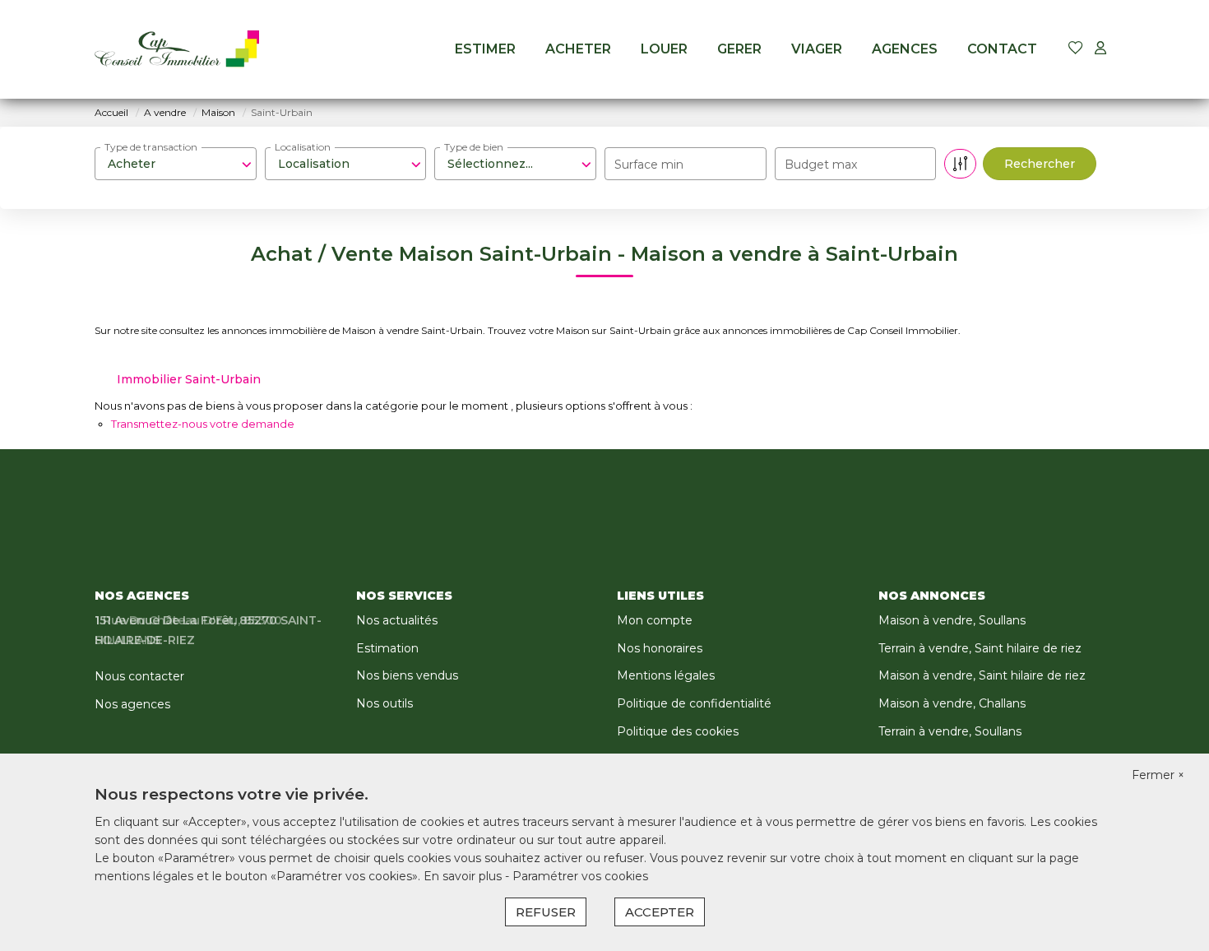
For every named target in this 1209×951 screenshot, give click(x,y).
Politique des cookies (678, 731)
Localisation (303, 147)
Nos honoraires (659, 648)
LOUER (664, 49)
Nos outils (384, 703)
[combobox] (175, 163)
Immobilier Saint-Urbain (189, 379)
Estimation (387, 648)
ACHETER (578, 49)
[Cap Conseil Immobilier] (177, 49)
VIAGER (816, 49)
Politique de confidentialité (694, 703)
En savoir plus (464, 876)
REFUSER (546, 912)
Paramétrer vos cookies (580, 876)
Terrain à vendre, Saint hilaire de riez (980, 648)
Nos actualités (397, 620)
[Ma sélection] (1075, 49)
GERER (739, 49)
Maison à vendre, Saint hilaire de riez (982, 675)
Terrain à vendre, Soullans (949, 731)
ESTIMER (485, 49)
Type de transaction (150, 147)
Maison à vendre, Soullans (952, 620)
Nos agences (132, 704)
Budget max (821, 164)
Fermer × (1158, 775)
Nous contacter (139, 676)
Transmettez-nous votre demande (202, 423)
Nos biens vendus (407, 675)
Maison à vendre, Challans (952, 703)
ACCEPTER (659, 912)
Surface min (648, 164)
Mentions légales (666, 675)
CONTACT (1002, 49)
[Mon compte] (1100, 49)
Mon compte (655, 620)
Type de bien (473, 147)
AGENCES (905, 49)
